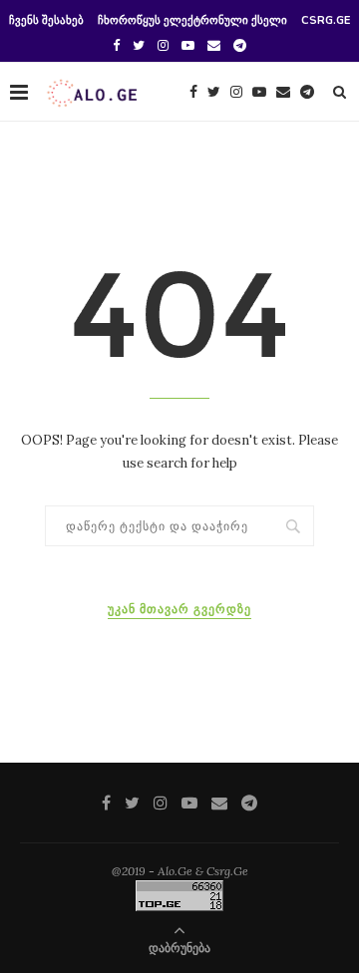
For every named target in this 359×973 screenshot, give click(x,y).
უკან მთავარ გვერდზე (179, 609)
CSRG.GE (325, 20)
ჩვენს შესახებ (46, 20)
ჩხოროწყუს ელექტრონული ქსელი (192, 20)
